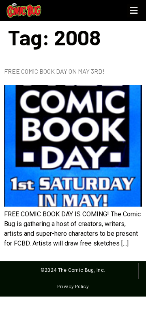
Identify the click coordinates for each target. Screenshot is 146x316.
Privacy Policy (72, 286)
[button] (133, 10)
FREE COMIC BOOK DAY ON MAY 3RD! (54, 71)
